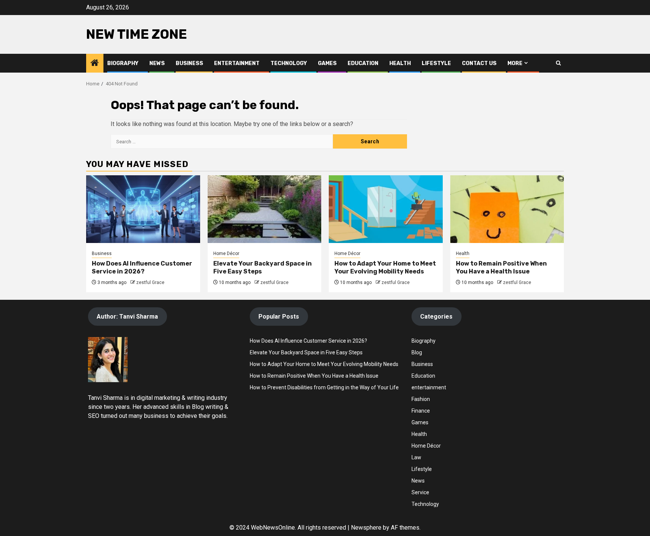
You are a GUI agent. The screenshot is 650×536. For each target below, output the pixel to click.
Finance (421, 411)
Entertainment (237, 63)
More (514, 63)
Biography (122, 63)
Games (327, 63)
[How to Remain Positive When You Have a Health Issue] (507, 209)
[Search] (558, 63)
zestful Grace (150, 282)
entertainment (429, 387)
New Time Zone (136, 34)
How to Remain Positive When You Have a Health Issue (501, 267)
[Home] (95, 63)
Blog (417, 352)
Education (363, 63)
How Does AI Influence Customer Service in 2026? (142, 267)
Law (416, 457)
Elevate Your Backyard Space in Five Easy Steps (306, 352)
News (157, 63)
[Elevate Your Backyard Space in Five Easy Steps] (265, 209)
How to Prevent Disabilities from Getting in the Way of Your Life (324, 387)
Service (420, 492)
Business (189, 63)
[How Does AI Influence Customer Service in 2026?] (143, 209)
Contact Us (479, 63)
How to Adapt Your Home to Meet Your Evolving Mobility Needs (385, 267)
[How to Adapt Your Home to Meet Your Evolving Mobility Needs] (386, 209)
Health (400, 63)
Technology (288, 63)
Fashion (421, 399)
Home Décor (226, 253)
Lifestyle (436, 63)
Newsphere (366, 527)
